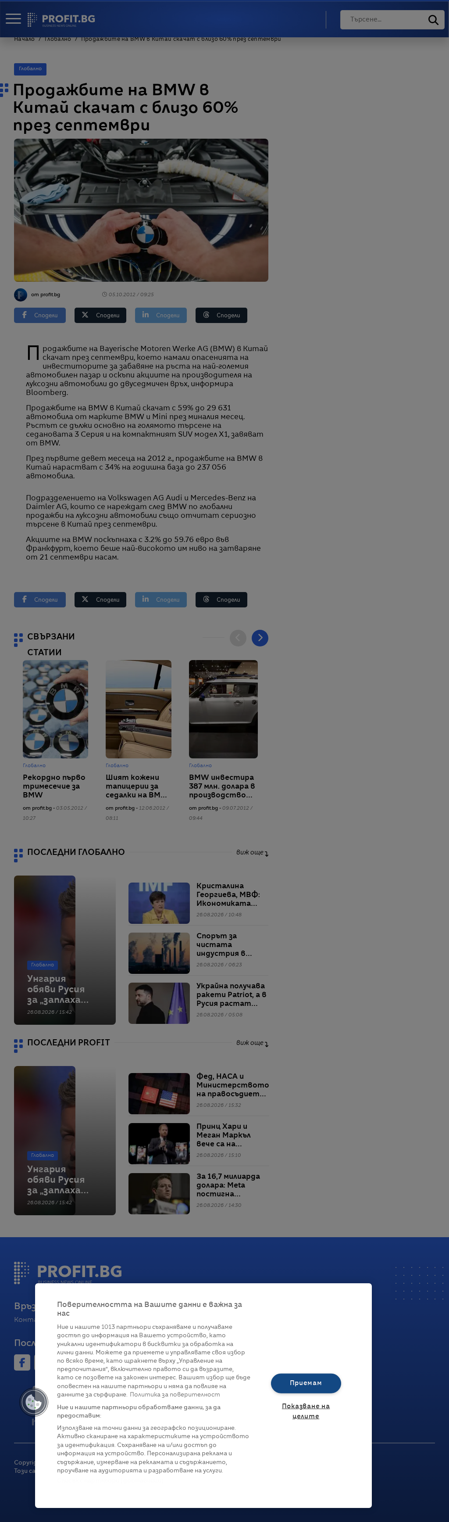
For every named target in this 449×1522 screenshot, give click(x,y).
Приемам (306, 1383)
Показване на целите (306, 1412)
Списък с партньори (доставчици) (110, 1481)
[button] (34, 1402)
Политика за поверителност (175, 1395)
